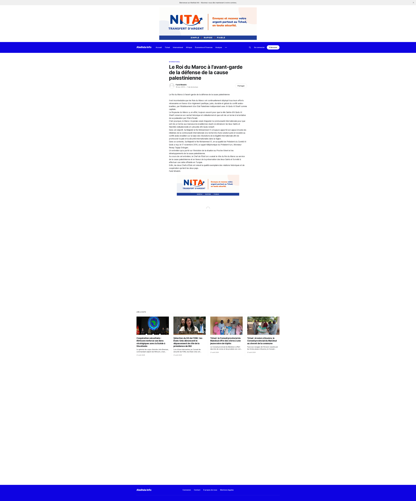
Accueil (159, 47)
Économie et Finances (203, 47)
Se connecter (259, 47)
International (178, 47)
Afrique (189, 47)
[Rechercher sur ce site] (250, 47)
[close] (413, 2)
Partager (241, 86)
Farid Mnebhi (181, 85)
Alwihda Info (143, 47)
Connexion (187, 490)
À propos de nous (210, 490)
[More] (226, 47)
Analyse (218, 47)
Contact (197, 490)
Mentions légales (227, 490)
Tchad (167, 47)
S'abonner (273, 47)
